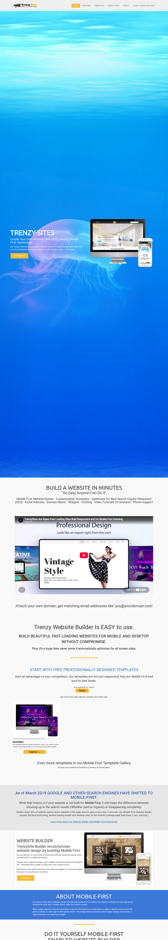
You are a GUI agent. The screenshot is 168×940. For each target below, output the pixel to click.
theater (100, 697)
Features (86, 6)
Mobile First (93, 803)
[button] (89, 253)
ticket (106, 697)
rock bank (89, 697)
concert (66, 697)
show (96, 697)
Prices (126, 6)
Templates (99, 6)
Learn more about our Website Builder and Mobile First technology (83, 821)
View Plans (25, 878)
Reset (82, 690)
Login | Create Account (144, 6)
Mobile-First (114, 6)
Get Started (19, 255)
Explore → (34, 751)
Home (75, 6)
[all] (61, 697)
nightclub (82, 697)
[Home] (25, 5)
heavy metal (74, 697)
